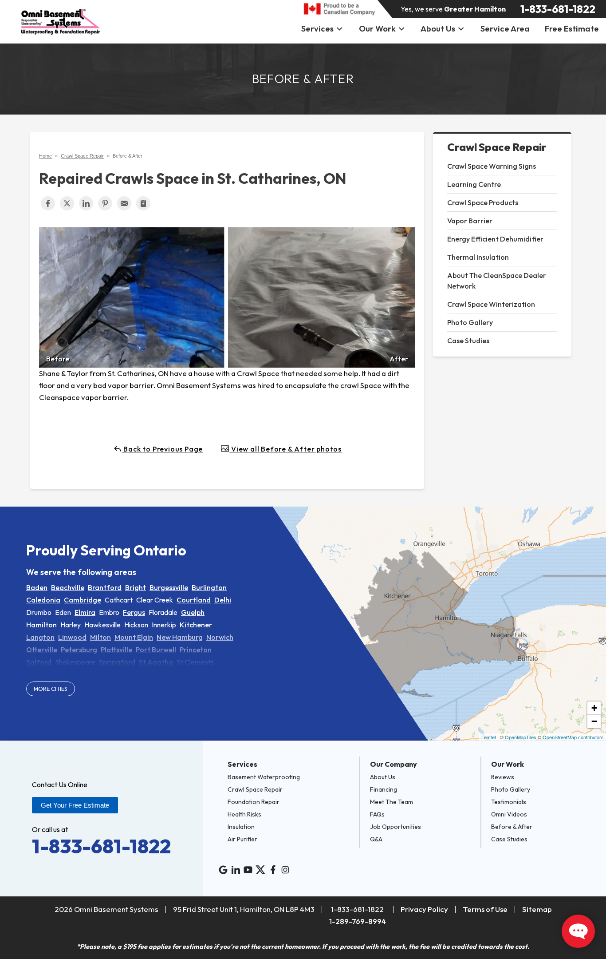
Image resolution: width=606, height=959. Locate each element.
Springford (117, 662)
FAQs (377, 814)
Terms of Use (485, 909)
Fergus (134, 612)
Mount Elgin (133, 637)
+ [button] (594, 707)
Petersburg (79, 649)
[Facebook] (273, 869)
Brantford (105, 587)
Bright (135, 587)
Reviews (502, 777)
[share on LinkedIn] (86, 203)
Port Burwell (156, 649)
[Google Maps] (223, 869)
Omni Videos (509, 814)
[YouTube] (248, 869)
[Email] (124, 203)
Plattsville (116, 649)
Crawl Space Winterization (491, 304)
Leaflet (488, 737)
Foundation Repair (253, 802)
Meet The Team (391, 802)
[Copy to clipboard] (143, 203)
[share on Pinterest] (105, 203)
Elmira (85, 612)
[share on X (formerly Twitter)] (67, 203)
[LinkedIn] (235, 869)
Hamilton (41, 624)
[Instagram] (285, 869)
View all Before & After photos (285, 448)
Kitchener (196, 624)
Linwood (72, 637)
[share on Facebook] (48, 203)
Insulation (241, 827)
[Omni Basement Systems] (60, 22)
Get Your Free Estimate (75, 805)
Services (317, 29)
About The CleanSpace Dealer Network (496, 280)
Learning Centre (474, 184)
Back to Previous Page (162, 448)
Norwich (219, 637)
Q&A (376, 839)
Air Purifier (242, 839)
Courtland (194, 599)
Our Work (377, 29)
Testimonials (508, 802)
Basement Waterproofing (264, 777)
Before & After (511, 827)
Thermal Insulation (478, 257)
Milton (100, 637)
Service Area (505, 29)
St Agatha (156, 662)
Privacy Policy (424, 909)
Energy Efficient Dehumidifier (495, 238)
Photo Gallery (470, 322)
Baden (36, 587)
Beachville (67, 587)
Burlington (209, 587)
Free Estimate (572, 29)
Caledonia (43, 599)
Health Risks (244, 814)
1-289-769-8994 (357, 921)
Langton (40, 637)
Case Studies (468, 340)
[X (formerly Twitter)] (260, 869)
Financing (383, 789)
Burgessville (169, 587)
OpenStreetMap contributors (573, 737)
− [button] (594, 721)
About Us (438, 29)
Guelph (193, 612)
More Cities (50, 688)
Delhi (222, 599)
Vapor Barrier (469, 220)
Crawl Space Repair (497, 147)
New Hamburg (180, 637)
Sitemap (537, 909)
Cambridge (82, 599)
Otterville (41, 649)
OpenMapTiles (520, 737)
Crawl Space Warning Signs (491, 166)
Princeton (196, 649)
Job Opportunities (395, 827)
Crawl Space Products (482, 202)
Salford (38, 662)
